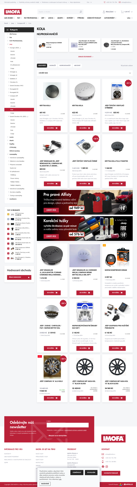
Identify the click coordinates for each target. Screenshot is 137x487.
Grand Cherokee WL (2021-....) (19, 116)
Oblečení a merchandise (17, 161)
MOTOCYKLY (40, 462)
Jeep (11, 44)
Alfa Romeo (13, 34)
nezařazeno (13, 199)
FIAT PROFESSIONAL (16, 41)
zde (60, 479)
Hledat (81, 12)
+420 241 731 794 (110, 458)
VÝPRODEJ (13, 147)
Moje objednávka (75, 2)
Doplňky (12, 144)
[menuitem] (9, 18)
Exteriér (12, 103)
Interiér (12, 99)
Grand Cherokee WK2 (16, 85)
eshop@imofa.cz (110, 454)
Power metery (14, 178)
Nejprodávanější (64, 65)
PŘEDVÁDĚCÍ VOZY (42, 456)
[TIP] (117, 256)
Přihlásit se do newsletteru (58, 436)
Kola (11, 61)
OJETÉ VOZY (39, 459)
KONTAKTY (7, 454)
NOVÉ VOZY (39, 454)
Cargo (12, 68)
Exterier (12, 54)
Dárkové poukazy (15, 151)
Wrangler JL (13, 72)
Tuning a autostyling (16, 195)
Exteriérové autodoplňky (17, 189)
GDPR (6, 462)
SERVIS (38, 465)
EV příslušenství (15, 65)
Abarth (12, 140)
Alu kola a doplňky (15, 192)
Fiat (11, 37)
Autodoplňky (13, 154)
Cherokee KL (14, 82)
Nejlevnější (42, 65)
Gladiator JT (13, 78)
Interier (12, 51)
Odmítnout (77, 472)
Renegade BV (14, 89)
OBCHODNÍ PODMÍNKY (11, 456)
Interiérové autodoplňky (17, 158)
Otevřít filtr (43, 73)
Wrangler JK (13, 75)
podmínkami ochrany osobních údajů (75, 430)
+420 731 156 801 (110, 461)
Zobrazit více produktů (84, 56)
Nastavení (45, 484)
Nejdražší (52, 65)
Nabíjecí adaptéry (15, 185)
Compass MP (14, 96)
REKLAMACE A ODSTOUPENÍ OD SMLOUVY (17, 459)
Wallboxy (13, 175)
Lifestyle (12, 58)
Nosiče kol (13, 168)
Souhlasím (91, 472)
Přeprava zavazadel (16, 164)
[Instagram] (106, 466)
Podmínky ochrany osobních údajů (29, 2)
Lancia (11, 137)
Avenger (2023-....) (15, 48)
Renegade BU (14, 92)
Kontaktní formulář (111, 473)
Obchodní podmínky (10, 2)
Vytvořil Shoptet (113, 484)
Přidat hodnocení (15, 277)
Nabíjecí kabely (14, 182)
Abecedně (77, 65)
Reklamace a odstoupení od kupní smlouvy (54, 2)
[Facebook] (103, 466)
